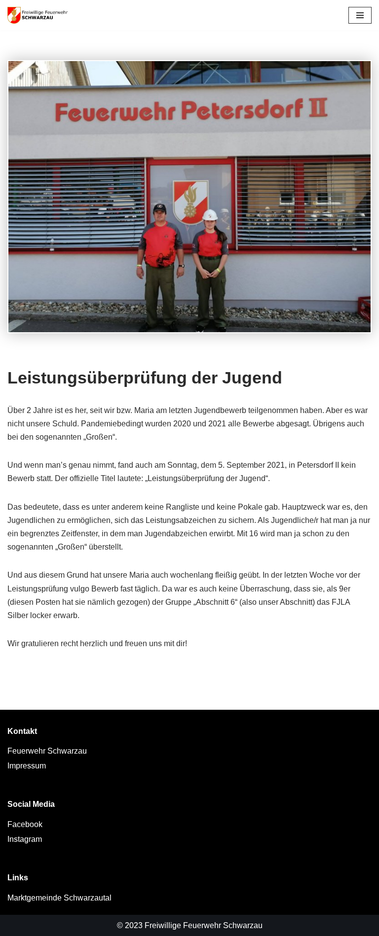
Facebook (24, 824)
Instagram (24, 839)
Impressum (26, 766)
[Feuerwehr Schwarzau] (40, 15)
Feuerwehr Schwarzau (47, 751)
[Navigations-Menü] (360, 15)
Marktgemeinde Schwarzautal (59, 898)
